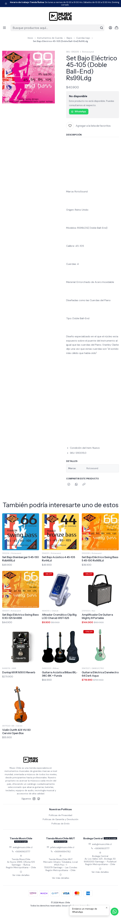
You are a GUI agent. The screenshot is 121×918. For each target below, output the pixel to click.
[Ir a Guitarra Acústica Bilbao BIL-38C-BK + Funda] (60, 647)
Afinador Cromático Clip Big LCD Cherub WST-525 (59, 616)
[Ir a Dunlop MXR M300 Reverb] (20, 647)
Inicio (30, 38)
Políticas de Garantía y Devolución (60, 819)
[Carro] (116, 28)
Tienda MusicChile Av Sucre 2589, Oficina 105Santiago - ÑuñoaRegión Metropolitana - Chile (21, 863)
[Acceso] (110, 28)
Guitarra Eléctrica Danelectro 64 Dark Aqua (100, 674)
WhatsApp (80, 111)
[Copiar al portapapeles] (83, 484)
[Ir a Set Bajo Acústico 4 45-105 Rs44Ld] (60, 531)
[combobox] (57, 28)
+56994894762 (62, 851)
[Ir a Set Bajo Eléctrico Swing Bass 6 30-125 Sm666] (20, 589)
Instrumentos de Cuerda (50, 38)
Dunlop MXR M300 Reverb (18, 672)
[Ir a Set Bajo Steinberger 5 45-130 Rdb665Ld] (20, 531)
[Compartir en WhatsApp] (76, 484)
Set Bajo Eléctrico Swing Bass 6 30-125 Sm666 (20, 616)
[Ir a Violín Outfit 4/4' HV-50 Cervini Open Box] (20, 704)
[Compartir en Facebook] (68, 484)
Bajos (69, 38)
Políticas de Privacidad (60, 815)
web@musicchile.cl (22, 847)
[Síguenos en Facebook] (38, 798)
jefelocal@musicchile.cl (62, 847)
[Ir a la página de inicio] (60, 16)
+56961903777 (22, 851)
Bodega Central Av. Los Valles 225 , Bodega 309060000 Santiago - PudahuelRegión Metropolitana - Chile (100, 860)
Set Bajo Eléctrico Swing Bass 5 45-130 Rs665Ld (100, 559)
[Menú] (4, 28)
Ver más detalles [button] (20, 875)
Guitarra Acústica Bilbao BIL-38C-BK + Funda (59, 674)
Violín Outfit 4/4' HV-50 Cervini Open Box (16, 731)
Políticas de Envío (61, 823)
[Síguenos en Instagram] (34, 798)
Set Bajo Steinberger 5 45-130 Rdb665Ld (20, 559)
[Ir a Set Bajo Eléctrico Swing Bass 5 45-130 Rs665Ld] (100, 531)
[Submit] (101, 28)
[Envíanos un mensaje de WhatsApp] (114, 911)
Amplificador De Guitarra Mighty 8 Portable (97, 616)
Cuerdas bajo (83, 38)
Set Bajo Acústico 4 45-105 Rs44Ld (58, 559)
